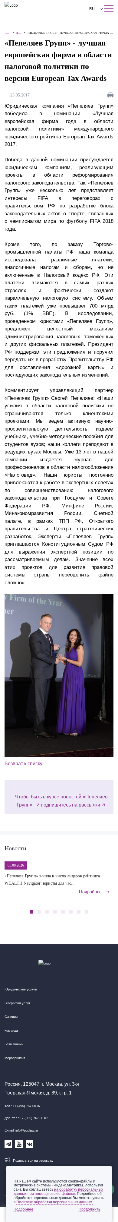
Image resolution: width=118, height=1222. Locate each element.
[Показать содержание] (108, 8)
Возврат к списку (23, 763)
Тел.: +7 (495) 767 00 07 (23, 1106)
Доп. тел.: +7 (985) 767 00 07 (26, 1118)
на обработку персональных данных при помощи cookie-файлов (58, 1191)
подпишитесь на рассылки (70, 804)
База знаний (14, 1044)
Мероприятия (15, 1058)
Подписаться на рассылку (33, 1160)
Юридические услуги (21, 989)
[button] (98, 908)
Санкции (11, 1016)
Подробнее (90, 891)
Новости (15, 848)
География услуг (17, 1003)
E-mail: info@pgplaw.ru (21, 1130)
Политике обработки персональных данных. (54, 1202)
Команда (11, 1030)
